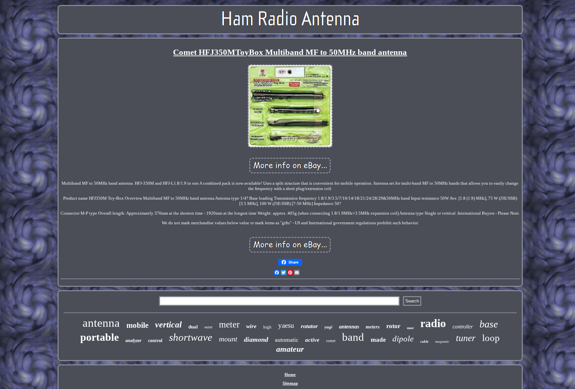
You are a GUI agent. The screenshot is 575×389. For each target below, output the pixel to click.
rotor (393, 325)
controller (463, 326)
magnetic (442, 341)
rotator (309, 326)
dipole (403, 338)
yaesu (286, 325)
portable (99, 337)
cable (424, 341)
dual (193, 326)
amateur (290, 349)
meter (229, 324)
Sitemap (290, 383)
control (155, 340)
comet (330, 340)
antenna (101, 322)
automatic (286, 339)
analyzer (133, 340)
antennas (349, 326)
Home (290, 374)
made (378, 339)
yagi (328, 326)
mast (410, 328)
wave (208, 327)
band (353, 337)
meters (373, 326)
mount (228, 339)
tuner (466, 338)
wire (251, 326)
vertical (168, 324)
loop (491, 337)
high (267, 326)
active (312, 340)
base (488, 323)
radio (433, 323)
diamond (256, 339)
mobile (137, 325)
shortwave (190, 337)
